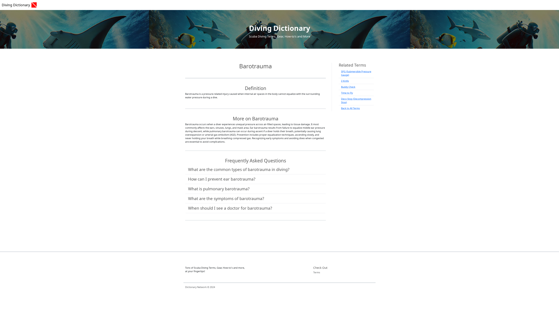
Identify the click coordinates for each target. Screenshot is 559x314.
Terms (316, 272)
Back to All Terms (350, 108)
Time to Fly (347, 92)
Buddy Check (348, 87)
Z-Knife (345, 81)
